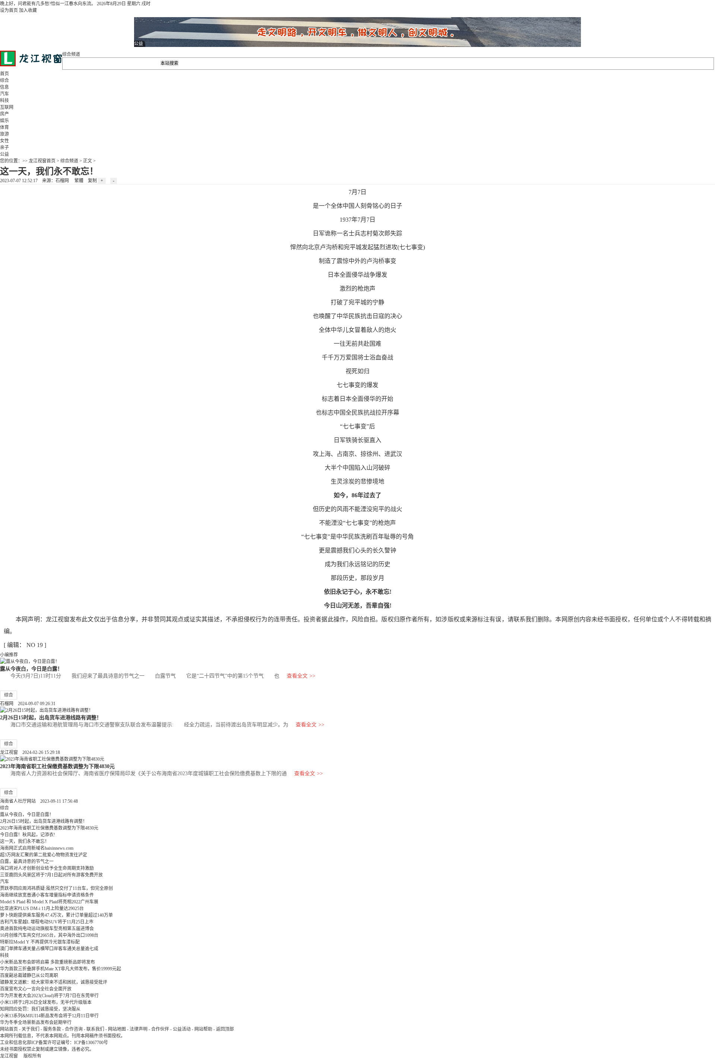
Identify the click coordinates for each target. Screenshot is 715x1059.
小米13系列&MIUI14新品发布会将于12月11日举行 (49, 1015)
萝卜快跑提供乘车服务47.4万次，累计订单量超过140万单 (56, 915)
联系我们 (95, 1029)
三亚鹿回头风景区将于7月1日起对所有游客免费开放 (51, 875)
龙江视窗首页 (42, 161)
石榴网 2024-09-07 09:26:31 (27, 703)
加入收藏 (28, 10)
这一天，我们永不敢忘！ (24, 841)
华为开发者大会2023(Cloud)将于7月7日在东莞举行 (49, 995)
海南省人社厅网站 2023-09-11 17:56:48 (39, 801)
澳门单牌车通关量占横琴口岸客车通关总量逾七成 (49, 948)
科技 (4, 100)
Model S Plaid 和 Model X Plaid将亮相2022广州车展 (49, 901)
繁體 (78, 180)
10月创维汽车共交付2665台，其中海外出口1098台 (49, 935)
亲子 (4, 147)
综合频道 (71, 54)
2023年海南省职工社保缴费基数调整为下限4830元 (57, 766)
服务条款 (52, 1029)
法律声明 (138, 1029)
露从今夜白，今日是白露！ (31, 669)
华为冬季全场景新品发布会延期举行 (36, 1022)
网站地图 (117, 1029)
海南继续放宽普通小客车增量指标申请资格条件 (47, 895)
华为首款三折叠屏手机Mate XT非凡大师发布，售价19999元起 (60, 968)
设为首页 (9, 10)
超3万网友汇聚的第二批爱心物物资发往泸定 (43, 854)
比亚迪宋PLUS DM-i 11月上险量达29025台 (42, 908)
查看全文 (301, 676)
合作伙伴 (160, 1029)
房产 (4, 114)
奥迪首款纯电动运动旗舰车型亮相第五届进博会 (47, 928)
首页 (4, 73)
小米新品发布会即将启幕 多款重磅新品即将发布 (47, 962)
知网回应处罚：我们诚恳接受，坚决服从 (40, 1009)
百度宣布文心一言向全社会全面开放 (36, 989)
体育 (4, 127)
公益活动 (182, 1029)
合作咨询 (74, 1029)
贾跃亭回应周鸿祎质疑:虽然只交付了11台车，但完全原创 (56, 888)
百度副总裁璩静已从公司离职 (29, 975)
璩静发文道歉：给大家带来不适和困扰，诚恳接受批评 (53, 982)
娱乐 (4, 120)
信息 (4, 87)
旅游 (4, 134)
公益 (4, 154)
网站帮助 (203, 1029)
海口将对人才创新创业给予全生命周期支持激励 (47, 868)
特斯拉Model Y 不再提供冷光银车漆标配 (40, 942)
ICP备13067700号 (91, 1042)
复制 (92, 180)
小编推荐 (9, 654)
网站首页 (9, 1029)
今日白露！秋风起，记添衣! (27, 834)
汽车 (4, 93)
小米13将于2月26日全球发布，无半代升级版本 (46, 1002)
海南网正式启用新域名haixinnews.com (36, 848)
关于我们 (30, 1029)
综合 (4, 80)
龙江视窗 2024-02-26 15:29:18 (30, 752)
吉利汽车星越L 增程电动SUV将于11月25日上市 (46, 922)
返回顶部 (225, 1029)
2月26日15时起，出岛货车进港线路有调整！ (51, 717)
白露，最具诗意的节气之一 (27, 861)
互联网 (6, 107)
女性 (4, 140)
